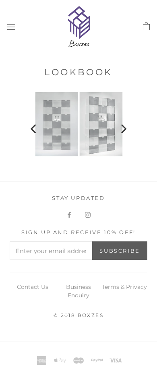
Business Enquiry (78, 291)
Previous (38, 126)
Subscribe (119, 250)
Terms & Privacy (124, 286)
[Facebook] (69, 214)
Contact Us (32, 286)
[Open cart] (146, 27)
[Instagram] (88, 214)
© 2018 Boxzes (78, 315)
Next (119, 126)
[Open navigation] (11, 26)
